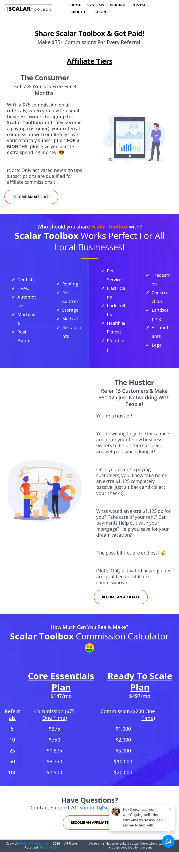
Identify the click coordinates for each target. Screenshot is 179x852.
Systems (95, 5)
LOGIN (100, 12)
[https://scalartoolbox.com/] (28, 8)
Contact (140, 5)
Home (75, 5)
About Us (79, 12)
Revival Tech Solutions (36, 844)
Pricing (117, 5)
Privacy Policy (49, 847)
